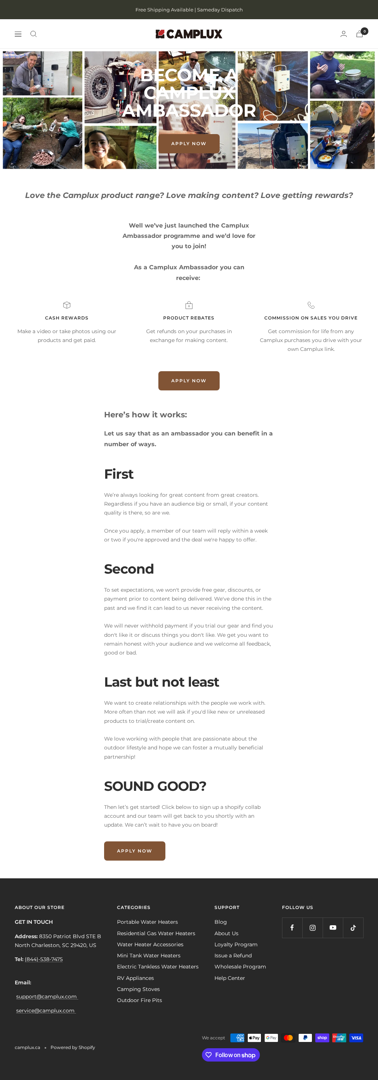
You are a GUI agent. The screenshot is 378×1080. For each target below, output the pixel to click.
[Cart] (359, 33)
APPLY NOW (189, 143)
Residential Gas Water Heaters (156, 933)
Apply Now (134, 851)
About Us (226, 933)
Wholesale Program (240, 966)
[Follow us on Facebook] (292, 927)
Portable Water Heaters (147, 922)
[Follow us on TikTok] (353, 927)
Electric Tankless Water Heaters (158, 966)
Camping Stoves (138, 989)
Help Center (229, 978)
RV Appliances (135, 978)
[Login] (343, 34)
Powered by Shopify (73, 1047)
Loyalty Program (236, 944)
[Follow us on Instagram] (312, 927)
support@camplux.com (47, 996)
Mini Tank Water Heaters (149, 955)
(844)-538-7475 (44, 959)
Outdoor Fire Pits (139, 1000)
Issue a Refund (233, 955)
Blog (220, 922)
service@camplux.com (46, 1010)
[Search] (33, 34)
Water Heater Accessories (150, 944)
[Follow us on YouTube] (333, 927)
